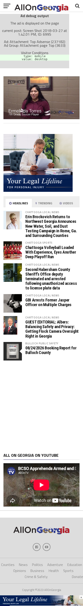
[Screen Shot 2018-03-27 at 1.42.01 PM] (41, 118)
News (23, 564)
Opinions (19, 570)
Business (37, 570)
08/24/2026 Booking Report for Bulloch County (50, 350)
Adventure (55, 564)
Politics (37, 564)
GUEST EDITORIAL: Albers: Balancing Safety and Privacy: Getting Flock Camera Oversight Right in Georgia (52, 329)
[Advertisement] (41, 406)
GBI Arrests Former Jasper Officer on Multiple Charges (48, 302)
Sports (68, 570)
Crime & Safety (36, 576)
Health (54, 570)
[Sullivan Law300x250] (38, 190)
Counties (8, 564)
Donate (77, 576)
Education (74, 564)
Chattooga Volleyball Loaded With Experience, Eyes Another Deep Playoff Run (50, 252)
